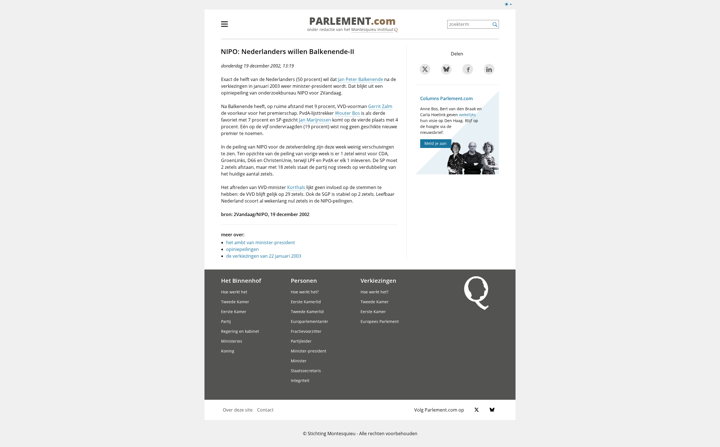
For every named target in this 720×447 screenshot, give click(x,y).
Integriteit (300, 380)
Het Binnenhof (241, 280)
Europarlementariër (309, 321)
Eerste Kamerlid (306, 301)
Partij (226, 321)
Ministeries (231, 341)
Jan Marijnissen (315, 120)
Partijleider (301, 341)
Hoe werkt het (234, 292)
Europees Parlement (380, 321)
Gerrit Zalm (380, 106)
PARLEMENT (352, 21)
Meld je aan (435, 143)
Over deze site (238, 410)
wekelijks (467, 114)
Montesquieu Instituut (372, 29)
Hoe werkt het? (305, 292)
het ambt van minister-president (260, 242)
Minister (299, 360)
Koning (227, 351)
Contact (265, 410)
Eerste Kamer (233, 311)
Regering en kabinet (240, 331)
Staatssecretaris (306, 370)
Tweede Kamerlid (307, 311)
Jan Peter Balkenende (360, 79)
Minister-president (308, 351)
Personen (304, 280)
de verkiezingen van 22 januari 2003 (263, 256)
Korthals (296, 187)
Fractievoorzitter (306, 331)
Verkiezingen (378, 280)
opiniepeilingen (242, 249)
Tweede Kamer (235, 301)
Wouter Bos (347, 113)
